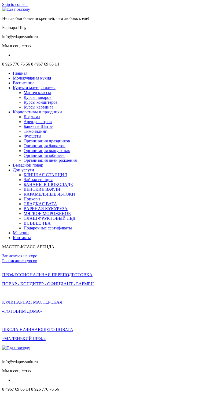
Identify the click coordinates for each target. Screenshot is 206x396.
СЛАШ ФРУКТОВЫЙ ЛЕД (49, 218)
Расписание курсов (19, 260)
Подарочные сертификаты (48, 228)
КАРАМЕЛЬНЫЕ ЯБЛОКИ (49, 194)
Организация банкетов (44, 145)
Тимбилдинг (35, 131)
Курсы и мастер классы (34, 87)
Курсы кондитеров (41, 102)
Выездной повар (28, 165)
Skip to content (15, 4)
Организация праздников (47, 141)
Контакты (22, 237)
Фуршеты (32, 136)
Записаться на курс (19, 256)
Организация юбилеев (44, 155)
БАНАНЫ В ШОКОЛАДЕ (48, 184)
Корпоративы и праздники (37, 112)
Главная (20, 73)
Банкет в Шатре (38, 126)
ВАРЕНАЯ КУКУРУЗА (46, 208)
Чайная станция (38, 179)
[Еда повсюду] (16, 9)
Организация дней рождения (50, 160)
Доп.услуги (23, 170)
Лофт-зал (32, 116)
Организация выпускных (47, 150)
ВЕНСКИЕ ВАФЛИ (42, 189)
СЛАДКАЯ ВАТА (40, 203)
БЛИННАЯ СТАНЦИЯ (45, 174)
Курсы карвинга (38, 107)
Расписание (23, 83)
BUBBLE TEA (37, 223)
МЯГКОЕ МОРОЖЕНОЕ (47, 213)
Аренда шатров (38, 121)
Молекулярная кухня (32, 78)
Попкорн (32, 199)
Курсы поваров (38, 97)
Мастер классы (37, 92)
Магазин (21, 233)
